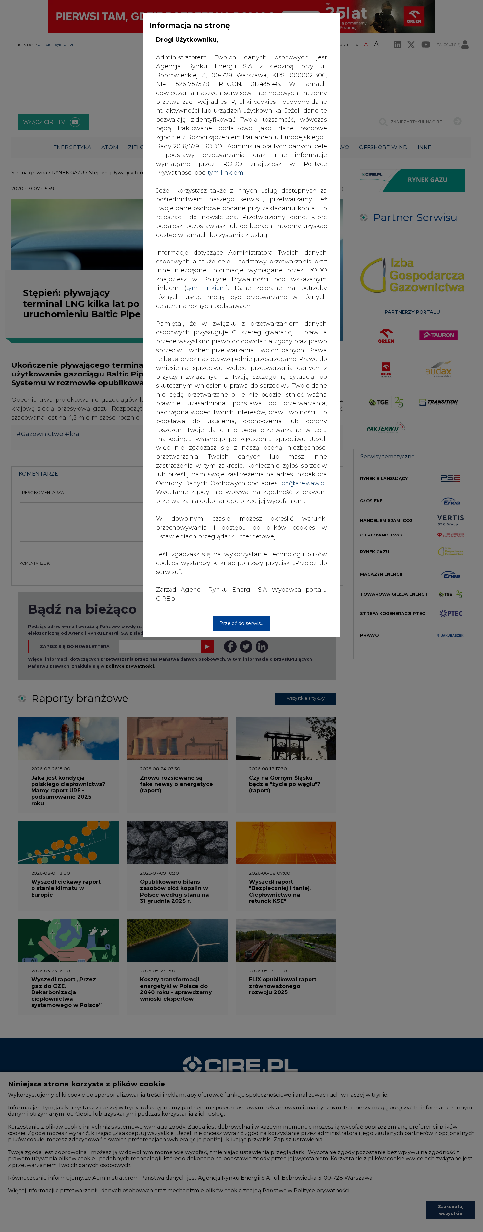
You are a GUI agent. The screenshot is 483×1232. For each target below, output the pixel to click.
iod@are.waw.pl (303, 483)
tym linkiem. (226, 172)
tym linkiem (206, 288)
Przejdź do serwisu (241, 623)
